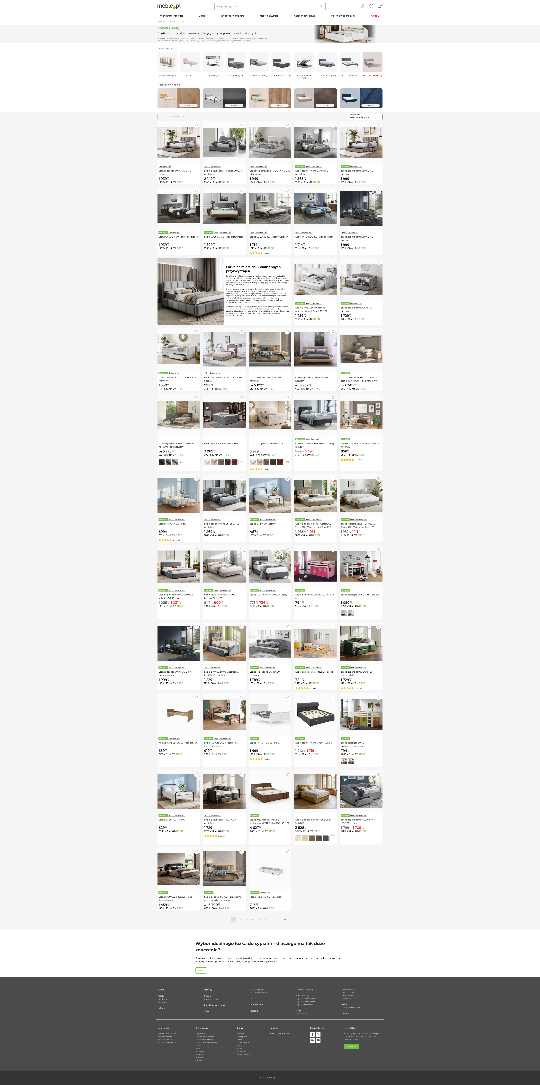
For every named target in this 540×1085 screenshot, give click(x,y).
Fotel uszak (162, 1002)
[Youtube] (318, 1040)
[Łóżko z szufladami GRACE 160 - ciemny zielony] (179, 643)
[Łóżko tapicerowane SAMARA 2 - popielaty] (315, 142)
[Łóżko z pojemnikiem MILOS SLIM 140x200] (315, 791)
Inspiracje (200, 1057)
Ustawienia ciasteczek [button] (167, 1042)
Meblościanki (256, 1004)
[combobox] (365, 117)
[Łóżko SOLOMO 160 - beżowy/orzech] (270, 208)
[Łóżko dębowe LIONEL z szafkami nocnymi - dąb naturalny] (179, 415)
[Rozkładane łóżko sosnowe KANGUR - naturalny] (361, 415)
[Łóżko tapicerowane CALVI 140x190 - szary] (315, 714)
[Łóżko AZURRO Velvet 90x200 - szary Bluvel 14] (315, 415)
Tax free (199, 1060)
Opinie (239, 1045)
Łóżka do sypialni (256, 989)
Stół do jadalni (301, 1014)
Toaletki (345, 1013)
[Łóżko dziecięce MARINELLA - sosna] (315, 643)
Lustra (252, 998)
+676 (241, 462)
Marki (239, 1048)
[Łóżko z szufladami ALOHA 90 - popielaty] (224, 791)
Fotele (161, 996)
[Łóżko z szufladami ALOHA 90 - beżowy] (361, 279)
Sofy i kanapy (302, 995)
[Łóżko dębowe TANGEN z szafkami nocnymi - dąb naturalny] (224, 868)
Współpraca (242, 1037)
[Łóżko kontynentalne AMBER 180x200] (270, 415)
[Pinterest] (312, 1040)
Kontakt (240, 1034)
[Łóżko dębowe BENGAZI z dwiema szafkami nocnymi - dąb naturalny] (361, 349)
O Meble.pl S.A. (243, 1042)
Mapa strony (242, 1051)
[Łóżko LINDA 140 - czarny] (179, 791)
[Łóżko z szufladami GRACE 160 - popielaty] (361, 208)
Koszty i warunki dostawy (206, 1042)
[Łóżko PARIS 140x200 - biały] (270, 714)
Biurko (161, 989)
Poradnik (199, 1054)
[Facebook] (312, 1034)
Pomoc (199, 1045)
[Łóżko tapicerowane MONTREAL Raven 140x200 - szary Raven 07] (361, 495)
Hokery (161, 1008)
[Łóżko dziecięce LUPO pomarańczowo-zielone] (361, 714)
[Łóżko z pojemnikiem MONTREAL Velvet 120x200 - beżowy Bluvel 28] (315, 495)
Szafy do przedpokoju (351, 1007)
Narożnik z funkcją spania (306, 989)
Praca (239, 1040)
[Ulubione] (371, 6)
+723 (332, 838)
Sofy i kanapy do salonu (305, 999)
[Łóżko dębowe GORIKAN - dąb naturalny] (315, 349)
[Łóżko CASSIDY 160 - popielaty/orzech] (179, 208)
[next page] (304, 919)
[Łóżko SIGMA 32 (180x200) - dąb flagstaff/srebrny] (179, 868)
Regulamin (200, 1034)
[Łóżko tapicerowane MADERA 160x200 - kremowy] (270, 142)
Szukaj (321, 6)
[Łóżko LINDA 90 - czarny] (270, 495)
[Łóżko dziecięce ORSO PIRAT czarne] (361, 566)
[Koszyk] (380, 6)
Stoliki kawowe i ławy (214, 1005)
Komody (207, 989)
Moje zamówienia (165, 1037)
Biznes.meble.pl (243, 1054)
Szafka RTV (346, 998)
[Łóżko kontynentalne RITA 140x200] (224, 415)
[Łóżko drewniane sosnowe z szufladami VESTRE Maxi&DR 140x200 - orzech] (270, 791)
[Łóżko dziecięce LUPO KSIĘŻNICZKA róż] (315, 566)
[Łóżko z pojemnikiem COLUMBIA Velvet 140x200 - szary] (179, 566)
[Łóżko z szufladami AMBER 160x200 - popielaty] (224, 142)
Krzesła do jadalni (210, 999)
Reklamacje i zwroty (204, 1040)
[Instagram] (318, 1034)
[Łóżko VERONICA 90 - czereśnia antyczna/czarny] (224, 714)
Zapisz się (351, 1046)
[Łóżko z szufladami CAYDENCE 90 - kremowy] (179, 349)
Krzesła (207, 996)
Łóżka (206, 1011)
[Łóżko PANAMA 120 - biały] (179, 495)
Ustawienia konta (165, 1040)
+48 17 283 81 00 (280, 1033)
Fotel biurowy (163, 999)
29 (285, 920)
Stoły (298, 1010)
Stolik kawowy (348, 995)
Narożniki (254, 1011)
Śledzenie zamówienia (167, 1034)
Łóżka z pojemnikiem (258, 992)
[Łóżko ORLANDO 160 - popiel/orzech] (315, 208)
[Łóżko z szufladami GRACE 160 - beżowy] (361, 142)
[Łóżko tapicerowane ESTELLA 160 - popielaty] (224, 495)
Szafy (344, 1004)
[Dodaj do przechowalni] (196, 125)
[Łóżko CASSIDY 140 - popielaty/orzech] (224, 208)
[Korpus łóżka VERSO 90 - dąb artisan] (179, 714)
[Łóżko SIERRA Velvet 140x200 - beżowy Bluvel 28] (224, 566)
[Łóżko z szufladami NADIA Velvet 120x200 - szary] (361, 791)
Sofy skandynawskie (304, 1005)
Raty (198, 1048)
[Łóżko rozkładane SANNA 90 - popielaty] (270, 643)
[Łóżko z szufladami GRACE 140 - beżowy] (179, 142)
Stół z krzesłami (348, 992)
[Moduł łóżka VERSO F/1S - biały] (270, 868)
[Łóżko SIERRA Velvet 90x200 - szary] (270, 566)
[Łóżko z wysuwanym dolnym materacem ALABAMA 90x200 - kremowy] (315, 279)
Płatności (200, 1051)
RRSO (180, 182)
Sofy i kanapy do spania (305, 1002)
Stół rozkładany (348, 989)
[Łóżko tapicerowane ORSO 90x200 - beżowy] (224, 349)
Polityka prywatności (205, 1037)
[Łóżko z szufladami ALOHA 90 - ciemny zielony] (361, 643)
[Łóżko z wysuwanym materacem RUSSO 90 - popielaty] (224, 643)
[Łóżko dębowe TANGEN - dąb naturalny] (270, 349)
